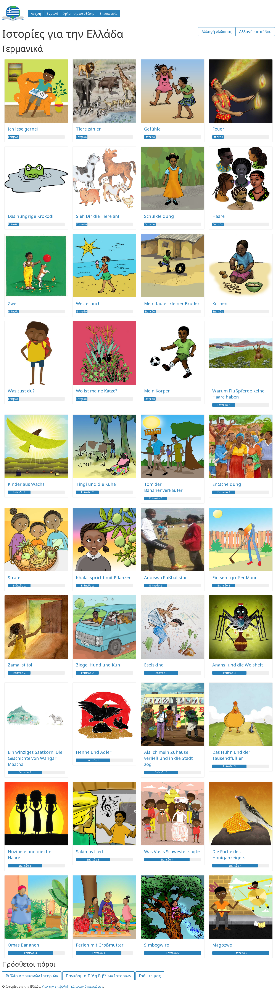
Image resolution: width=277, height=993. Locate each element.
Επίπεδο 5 (172, 953)
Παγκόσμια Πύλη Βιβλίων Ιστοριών (98, 975)
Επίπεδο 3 (161, 673)
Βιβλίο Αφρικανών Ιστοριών (32, 975)
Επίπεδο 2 (223, 405)
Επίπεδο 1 (13, 137)
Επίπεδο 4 (167, 859)
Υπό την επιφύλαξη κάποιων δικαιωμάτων (72, 986)
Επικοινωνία (108, 13)
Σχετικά (52, 13)
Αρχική (36, 13)
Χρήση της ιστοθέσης (78, 13)
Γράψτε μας (150, 975)
